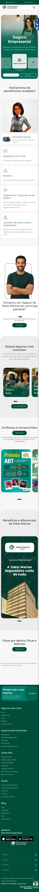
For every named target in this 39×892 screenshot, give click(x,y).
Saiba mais (28, 75)
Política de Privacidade (8, 884)
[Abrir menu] (34, 7)
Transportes (5, 743)
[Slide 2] (20, 316)
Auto (3, 712)
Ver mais (19, 325)
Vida (2, 718)
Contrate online (11, 75)
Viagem (4, 721)
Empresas (4, 810)
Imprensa (4, 766)
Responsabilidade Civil (9, 746)
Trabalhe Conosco (7, 768)
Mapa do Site (21, 884)
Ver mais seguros (19, 406)
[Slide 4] (21, 401)
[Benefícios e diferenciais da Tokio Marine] (19, 577)
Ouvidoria (4, 791)
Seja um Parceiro (7, 774)
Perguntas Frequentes (9, 785)
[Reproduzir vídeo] (19, 115)
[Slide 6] (24, 401)
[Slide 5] (23, 401)
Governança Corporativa (9, 771)
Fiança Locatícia (7, 724)
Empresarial (5, 735)
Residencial (5, 715)
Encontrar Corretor (8, 797)
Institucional (5, 819)
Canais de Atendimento (9, 788)
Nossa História (6, 757)
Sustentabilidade (7, 763)
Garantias (4, 740)
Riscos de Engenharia (9, 737)
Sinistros (4, 794)
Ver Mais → (32, 693)
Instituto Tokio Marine (9, 760)
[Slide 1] (17, 316)
